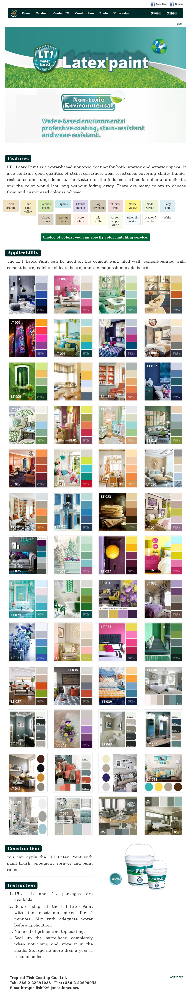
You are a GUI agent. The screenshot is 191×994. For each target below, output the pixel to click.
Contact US (61, 13)
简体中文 (156, 13)
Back (180, 23)
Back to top (175, 976)
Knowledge (121, 13)
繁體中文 (172, 13)
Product (42, 13)
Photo (103, 13)
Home (26, 13)
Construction (84, 13)
